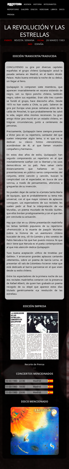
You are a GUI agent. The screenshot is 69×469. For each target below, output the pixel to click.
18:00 (22, 386)
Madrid (37, 380)
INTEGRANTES (50, 4)
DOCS (61, 9)
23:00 (22, 392)
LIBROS (54, 9)
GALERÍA (25, 9)
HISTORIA (37, 4)
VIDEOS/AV (44, 9)
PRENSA (10, 15)
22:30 (22, 380)
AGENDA (27, 4)
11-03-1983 (11, 386)
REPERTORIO (13, 9)
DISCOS (34, 9)
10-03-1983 (11, 380)
